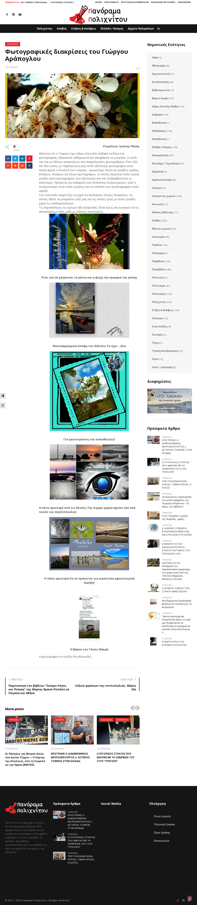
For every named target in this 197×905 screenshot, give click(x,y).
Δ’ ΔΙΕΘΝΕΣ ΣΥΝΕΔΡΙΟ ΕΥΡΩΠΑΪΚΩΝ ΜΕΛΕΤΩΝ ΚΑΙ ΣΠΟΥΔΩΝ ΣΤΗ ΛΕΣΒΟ (177, 531)
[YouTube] (20, 15)
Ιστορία (156, 188)
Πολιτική (157, 277)
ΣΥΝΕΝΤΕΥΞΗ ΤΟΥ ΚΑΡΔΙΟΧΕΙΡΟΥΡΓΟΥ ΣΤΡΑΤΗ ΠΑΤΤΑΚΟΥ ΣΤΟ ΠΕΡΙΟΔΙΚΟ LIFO (176, 548)
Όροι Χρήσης (162, 829)
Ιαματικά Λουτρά (161, 179)
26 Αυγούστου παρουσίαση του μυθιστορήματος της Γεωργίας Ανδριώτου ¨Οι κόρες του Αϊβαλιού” (176, 501)
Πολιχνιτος (76, 719)
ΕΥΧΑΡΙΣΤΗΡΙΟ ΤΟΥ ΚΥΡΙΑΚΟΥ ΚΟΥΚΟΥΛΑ (174, 643)
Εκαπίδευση (159, 122)
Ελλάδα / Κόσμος (161, 147)
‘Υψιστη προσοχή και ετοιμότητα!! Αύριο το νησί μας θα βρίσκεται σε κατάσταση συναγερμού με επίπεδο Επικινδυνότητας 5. (176, 624)
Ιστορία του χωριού (163, 196)
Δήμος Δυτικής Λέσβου (165, 106)
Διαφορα (13, 719)
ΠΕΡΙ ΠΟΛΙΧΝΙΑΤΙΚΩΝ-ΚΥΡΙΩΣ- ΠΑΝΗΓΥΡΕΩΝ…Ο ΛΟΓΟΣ (176, 484)
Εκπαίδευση (159, 139)
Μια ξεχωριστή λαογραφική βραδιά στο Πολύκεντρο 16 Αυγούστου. (177, 604)
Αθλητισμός (159, 65)
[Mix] (22, 166)
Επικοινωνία (161, 837)
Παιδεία (156, 245)
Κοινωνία (157, 204)
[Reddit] (15, 166)
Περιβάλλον (159, 269)
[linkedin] (22, 158)
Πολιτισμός (159, 285)
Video (155, 57)
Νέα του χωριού (161, 228)
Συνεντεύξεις (160, 326)
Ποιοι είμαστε (162, 812)
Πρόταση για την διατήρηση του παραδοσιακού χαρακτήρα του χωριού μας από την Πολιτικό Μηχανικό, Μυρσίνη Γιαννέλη (176, 570)
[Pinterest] (29, 158)
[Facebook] (7, 15)
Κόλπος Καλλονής (162, 212)
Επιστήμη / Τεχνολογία (165, 163)
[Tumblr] (29, 166)
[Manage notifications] (189, 898)
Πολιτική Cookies (164, 820)
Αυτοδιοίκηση (160, 82)
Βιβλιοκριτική (160, 90)
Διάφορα (157, 114)
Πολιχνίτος (158, 302)
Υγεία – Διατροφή (162, 367)
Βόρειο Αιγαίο (160, 98)
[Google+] (8, 166)
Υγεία (155, 359)
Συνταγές (157, 334)
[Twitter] (15, 158)
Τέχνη (155, 342)
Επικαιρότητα (160, 155)
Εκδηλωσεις (60, 719)
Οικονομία (158, 236)
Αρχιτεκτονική (160, 73)
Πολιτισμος (12, 44)
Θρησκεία (157, 171)
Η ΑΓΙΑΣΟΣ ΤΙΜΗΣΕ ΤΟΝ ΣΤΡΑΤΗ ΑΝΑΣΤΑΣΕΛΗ (175, 590)
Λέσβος (156, 220)
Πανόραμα (158, 253)
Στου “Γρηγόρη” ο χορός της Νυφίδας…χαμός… (175, 517)
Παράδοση (158, 261)
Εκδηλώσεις (159, 131)
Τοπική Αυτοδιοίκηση (165, 351)
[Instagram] (14, 15)
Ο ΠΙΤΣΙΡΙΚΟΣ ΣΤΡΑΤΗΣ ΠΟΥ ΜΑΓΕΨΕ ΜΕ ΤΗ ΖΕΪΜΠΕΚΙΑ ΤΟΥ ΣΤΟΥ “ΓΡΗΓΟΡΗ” (49, 2)
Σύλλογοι (157, 318)
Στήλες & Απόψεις (162, 310)
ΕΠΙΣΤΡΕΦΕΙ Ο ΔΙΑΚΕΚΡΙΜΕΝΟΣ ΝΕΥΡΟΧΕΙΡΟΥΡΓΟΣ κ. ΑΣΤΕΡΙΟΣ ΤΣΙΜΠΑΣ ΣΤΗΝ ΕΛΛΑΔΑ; (24, 757)
